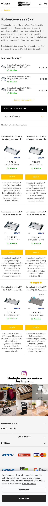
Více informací (29, 483)
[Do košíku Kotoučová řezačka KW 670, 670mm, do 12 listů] (12, 327)
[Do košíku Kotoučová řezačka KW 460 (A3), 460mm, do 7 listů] (12, 176)
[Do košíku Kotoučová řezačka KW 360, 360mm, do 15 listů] (12, 252)
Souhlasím (24, 498)
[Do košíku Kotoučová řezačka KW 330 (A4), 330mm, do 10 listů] (36, 177)
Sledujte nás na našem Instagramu (24, 380)
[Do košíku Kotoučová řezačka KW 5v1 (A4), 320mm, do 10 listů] (36, 327)
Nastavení (24, 489)
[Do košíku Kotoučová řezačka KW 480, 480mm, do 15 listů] (36, 252)
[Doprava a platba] (8, 454)
